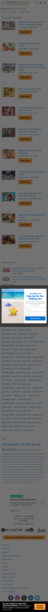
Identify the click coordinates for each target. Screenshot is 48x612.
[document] (24, 607)
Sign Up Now (35, 318)
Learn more (7, 609)
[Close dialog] (44, 290)
